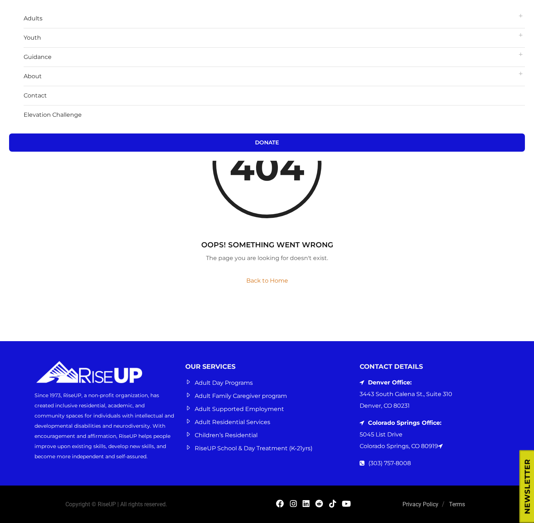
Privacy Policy (420, 504)
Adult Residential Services (232, 422)
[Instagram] (293, 504)
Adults (33, 18)
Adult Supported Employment (239, 409)
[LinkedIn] (306, 504)
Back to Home (267, 280)
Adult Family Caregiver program (241, 395)
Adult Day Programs (224, 382)
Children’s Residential (226, 435)
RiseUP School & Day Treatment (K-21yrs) (253, 448)
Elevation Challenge (53, 114)
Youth (32, 37)
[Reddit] (319, 504)
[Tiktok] (332, 504)
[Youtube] (346, 504)
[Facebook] (280, 504)
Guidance (38, 56)
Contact (35, 95)
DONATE (267, 142)
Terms (457, 504)
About (33, 76)
